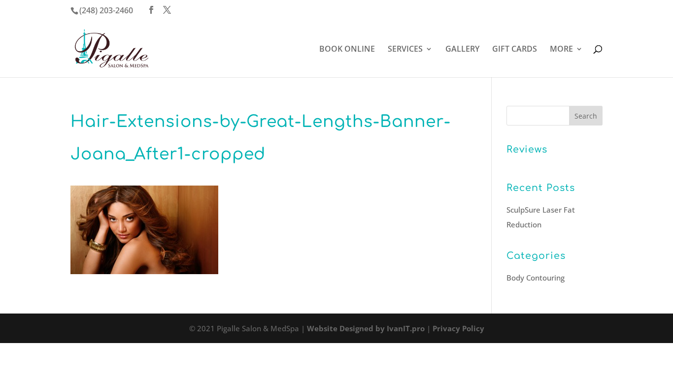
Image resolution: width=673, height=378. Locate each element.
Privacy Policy (458, 328)
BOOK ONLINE (347, 49)
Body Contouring (535, 278)
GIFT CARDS (514, 49)
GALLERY (462, 49)
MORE (561, 49)
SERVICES (405, 49)
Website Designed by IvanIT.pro (366, 328)
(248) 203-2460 (106, 10)
